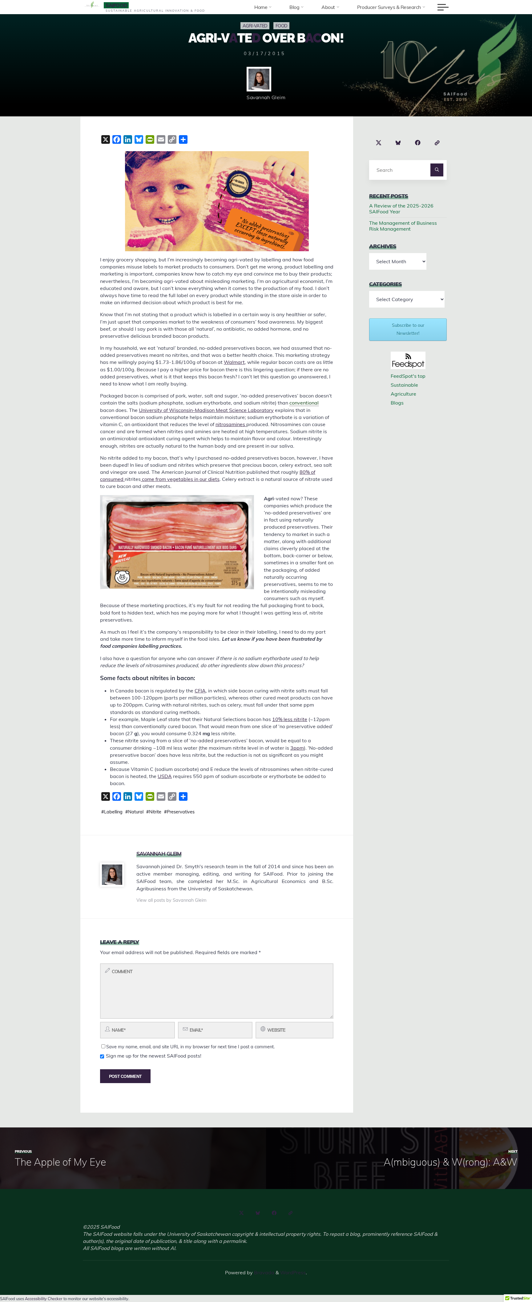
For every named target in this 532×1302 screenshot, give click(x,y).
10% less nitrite (289, 719)
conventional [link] (304, 403)
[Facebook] (418, 143)
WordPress (293, 1272)
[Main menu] (443, 7)
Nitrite (155, 812)
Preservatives (181, 812)
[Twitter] (379, 143)
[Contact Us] (437, 143)
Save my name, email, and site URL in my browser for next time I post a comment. (190, 1047)
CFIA (200, 690)
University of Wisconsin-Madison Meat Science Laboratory (206, 410)
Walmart (234, 362)
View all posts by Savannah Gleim (171, 900)
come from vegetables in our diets (180, 479)
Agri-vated (255, 26)
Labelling (113, 812)
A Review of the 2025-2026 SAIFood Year (401, 209)
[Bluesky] (398, 143)
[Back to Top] (508, 1278)
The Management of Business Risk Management (403, 226)
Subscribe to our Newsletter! (408, 329)
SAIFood (116, 5)
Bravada (263, 1272)
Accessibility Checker (43, 1298)
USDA (165, 776)
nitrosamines (231, 424)
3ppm (297, 747)
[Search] (436, 169)
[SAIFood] (92, 5)
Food (281, 26)
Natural (135, 812)
